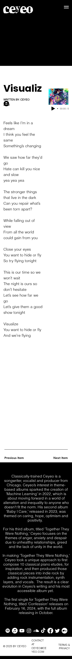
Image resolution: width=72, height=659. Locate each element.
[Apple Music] (15, 631)
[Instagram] (29, 631)
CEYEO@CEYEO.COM (38, 650)
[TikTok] (43, 631)
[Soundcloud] (36, 631)
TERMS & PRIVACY (64, 646)
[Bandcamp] (64, 631)
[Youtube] (22, 631)
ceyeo (18, 9)
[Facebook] (50, 631)
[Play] (53, 108)
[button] (66, 7)
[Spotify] (8, 631)
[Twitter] (57, 631)
